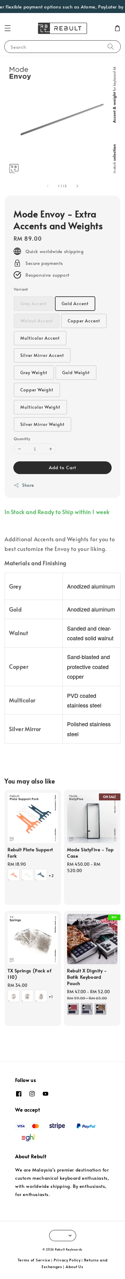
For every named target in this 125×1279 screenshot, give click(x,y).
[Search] (110, 46)
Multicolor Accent (40, 338)
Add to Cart (62, 467)
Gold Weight (76, 372)
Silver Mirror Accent (42, 355)
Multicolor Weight (40, 407)
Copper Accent (84, 321)
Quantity (22, 438)
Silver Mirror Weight (42, 424)
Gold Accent (75, 303)
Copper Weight (36, 390)
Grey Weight (33, 372)
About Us (74, 1266)
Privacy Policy (67, 1260)
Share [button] (28, 485)
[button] (7, 28)
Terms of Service (34, 1260)
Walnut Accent (36, 321)
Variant (21, 289)
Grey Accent (33, 303)
